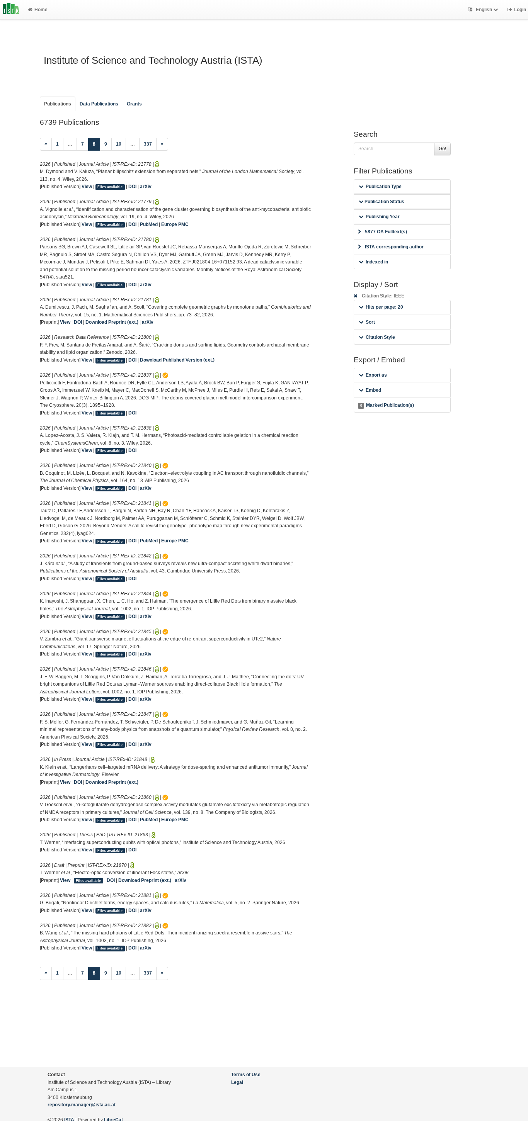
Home (41, 9)
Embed (373, 390)
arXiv (146, 186)
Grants (134, 104)
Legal (237, 1082)
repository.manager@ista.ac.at (82, 1104)
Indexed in (377, 262)
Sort (370, 322)
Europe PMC (175, 224)
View (87, 186)
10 (118, 144)
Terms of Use (246, 1074)
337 (148, 144)
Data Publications (99, 104)
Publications (57, 104)
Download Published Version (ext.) (177, 360)
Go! (442, 148)
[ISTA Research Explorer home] (11, 9)
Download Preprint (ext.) (111, 322)
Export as (376, 375)
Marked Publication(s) (387, 405)
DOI (132, 186)
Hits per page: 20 (384, 307)
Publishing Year (383, 216)
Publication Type (384, 186)
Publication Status (383, 201)
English (484, 9)
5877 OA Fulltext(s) (386, 231)
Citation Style (380, 337)
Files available (110, 187)
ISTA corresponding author (394, 247)
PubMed (149, 224)
